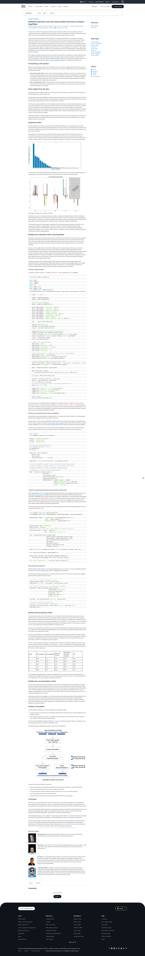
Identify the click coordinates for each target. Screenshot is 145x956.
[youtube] (121, 948)
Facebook (94, 71)
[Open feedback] (143, 478)
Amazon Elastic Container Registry (56, 422)
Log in (56, 896)
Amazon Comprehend (96, 43)
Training (48, 922)
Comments (59, 27)
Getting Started (94, 25)
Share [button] (65, 27)
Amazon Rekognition (96, 52)
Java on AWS (77, 930)
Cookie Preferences (35, 950)
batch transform (45, 570)
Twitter (94, 69)
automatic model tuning (37, 494)
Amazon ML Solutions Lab (34, 58)
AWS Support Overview (108, 930)
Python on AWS (78, 927)
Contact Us (104, 919)
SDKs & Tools (77, 922)
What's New (94, 27)
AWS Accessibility (106, 936)
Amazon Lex (94, 46)
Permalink (51, 27)
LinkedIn (94, 73)
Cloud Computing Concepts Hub (26, 927)
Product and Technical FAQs (53, 933)
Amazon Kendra (95, 45)
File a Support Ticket (107, 922)
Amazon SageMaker (55, 60)
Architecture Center (51, 930)
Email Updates (96, 76)
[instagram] (116, 948)
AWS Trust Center (50, 924)
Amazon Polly (94, 48)
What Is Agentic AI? (23, 924)
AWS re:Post (105, 924)
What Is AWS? (21, 919)
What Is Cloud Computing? (25, 922)
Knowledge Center (106, 927)
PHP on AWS (77, 933)
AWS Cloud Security (23, 930)
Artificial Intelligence (33, 19)
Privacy (19, 950)
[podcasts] (123, 948)
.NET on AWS (77, 924)
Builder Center (77, 919)
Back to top (71, 942)
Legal (103, 939)
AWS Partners (49, 939)
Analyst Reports (50, 936)
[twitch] (119, 948)
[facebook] (111, 948)
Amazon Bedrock (95, 41)
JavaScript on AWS (79, 936)
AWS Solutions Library (52, 927)
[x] (109, 948)
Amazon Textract (95, 55)
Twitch (94, 74)
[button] (38, 6)
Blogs (19, 936)
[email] (126, 948)
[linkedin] (114, 948)
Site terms (26, 950)
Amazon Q (93, 50)
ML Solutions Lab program (65, 825)
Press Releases (22, 939)
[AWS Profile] (122, 2)
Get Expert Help (106, 933)
